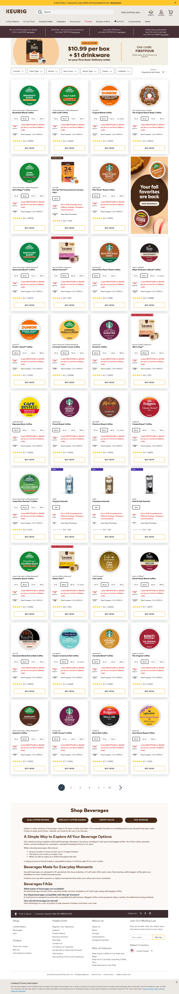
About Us (96, 926)
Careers (95, 933)
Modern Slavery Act (123, 974)
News (94, 930)
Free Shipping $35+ (130, 12)
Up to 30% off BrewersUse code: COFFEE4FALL (109, 30)
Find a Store (25, 913)
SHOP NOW (115, 3)
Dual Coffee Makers (38, 820)
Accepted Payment (100, 940)
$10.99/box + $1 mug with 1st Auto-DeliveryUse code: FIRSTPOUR (67, 30)
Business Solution (60, 936)
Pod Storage (141, 820)
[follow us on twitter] (140, 913)
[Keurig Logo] (16, 10)
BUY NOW (29, 148)
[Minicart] (171, 12)
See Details (30, 32)
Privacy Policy (109, 974)
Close (175, 3)
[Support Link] (151, 12)
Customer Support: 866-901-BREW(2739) (53, 913)
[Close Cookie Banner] (176, 982)
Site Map (56, 940)
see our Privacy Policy (151, 989)
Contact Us (57, 943)
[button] (161, 12)
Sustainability (98, 936)
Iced (15, 933)
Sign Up (158, 937)
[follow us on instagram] (150, 913)
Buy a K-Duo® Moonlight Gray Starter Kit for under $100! (23, 30)
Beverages (17, 930)
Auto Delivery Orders (22, 953)
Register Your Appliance (63, 926)
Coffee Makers (19, 926)
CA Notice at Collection (62, 946)
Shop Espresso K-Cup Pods (104, 965)
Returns (16, 949)
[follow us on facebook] (145, 913)
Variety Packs (106, 820)
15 (110, 787)
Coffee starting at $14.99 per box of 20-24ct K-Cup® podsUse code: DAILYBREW (155, 31)
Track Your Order (20, 946)
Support (56, 930)
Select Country (139, 945)
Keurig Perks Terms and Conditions (68, 956)
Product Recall (58, 933)
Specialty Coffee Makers (72, 820)
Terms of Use (96, 974)
